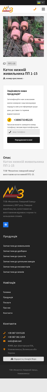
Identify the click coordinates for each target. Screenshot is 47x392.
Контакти (7, 313)
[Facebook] (5, 224)
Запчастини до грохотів (14, 256)
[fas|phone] (35, 9)
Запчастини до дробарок (15, 251)
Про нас (6, 307)
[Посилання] (7, 9)
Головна (7, 292)
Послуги (7, 302)
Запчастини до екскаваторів (16, 266)
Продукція (8, 297)
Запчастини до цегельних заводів (19, 261)
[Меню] (43, 9)
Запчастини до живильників (16, 245)
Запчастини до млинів (13, 272)
